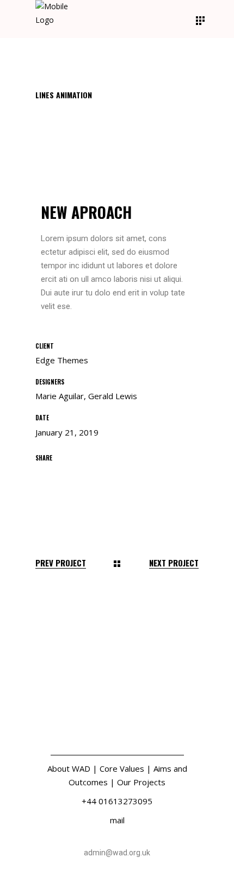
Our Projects (141, 782)
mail (117, 820)
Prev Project (60, 563)
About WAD (68, 768)
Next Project (174, 563)
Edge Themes (61, 360)
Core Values (122, 768)
